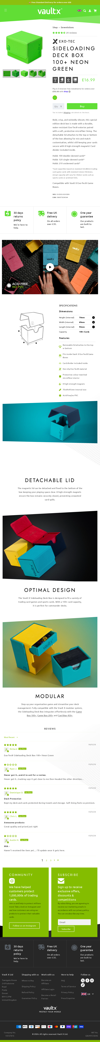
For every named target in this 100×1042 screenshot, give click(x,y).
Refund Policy (28, 992)
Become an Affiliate (46, 982)
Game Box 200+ (45, 715)
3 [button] (50, 860)
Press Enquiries (68, 998)
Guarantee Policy (29, 998)
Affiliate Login (47, 989)
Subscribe (66, 929)
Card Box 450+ (65, 715)
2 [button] (46, 860)
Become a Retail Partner (48, 997)
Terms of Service (68, 986)
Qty (56, 106)
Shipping (67, 112)
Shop (55, 27)
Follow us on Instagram (24, 925)
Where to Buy (28, 980)
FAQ (63, 980)
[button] (5, 10)
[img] (10, 744)
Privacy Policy (67, 992)
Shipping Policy (29, 986)
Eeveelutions (67, 27)
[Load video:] (50, 267)
